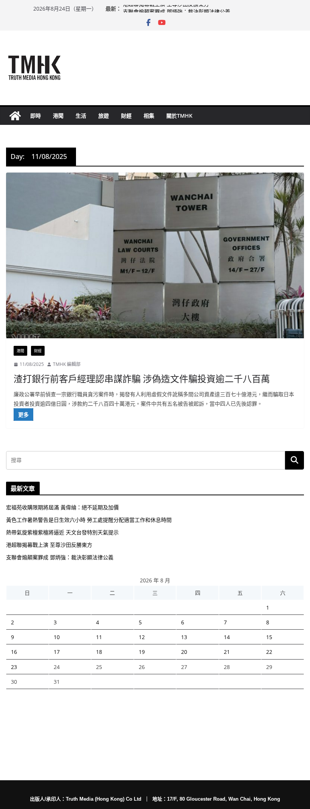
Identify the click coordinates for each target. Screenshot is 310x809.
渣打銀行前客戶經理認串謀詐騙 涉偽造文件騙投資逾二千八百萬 (142, 378)
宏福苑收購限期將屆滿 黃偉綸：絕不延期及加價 (62, 507)
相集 (149, 115)
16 (14, 651)
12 (142, 637)
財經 (126, 115)
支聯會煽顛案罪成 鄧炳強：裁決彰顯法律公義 (59, 557)
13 (184, 637)
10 (57, 637)
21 (227, 651)
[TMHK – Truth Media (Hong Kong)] (15, 116)
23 (14, 667)
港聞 (58, 115)
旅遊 (103, 115)
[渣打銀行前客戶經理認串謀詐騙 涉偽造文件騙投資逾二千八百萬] (155, 255)
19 (142, 651)
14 (227, 637)
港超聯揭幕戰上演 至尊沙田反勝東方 (166, 8)
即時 (35, 115)
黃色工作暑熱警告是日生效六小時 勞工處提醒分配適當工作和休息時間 (89, 519)
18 (99, 651)
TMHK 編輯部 (67, 364)
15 (269, 637)
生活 (81, 115)
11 (99, 637)
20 (184, 651)
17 (57, 651)
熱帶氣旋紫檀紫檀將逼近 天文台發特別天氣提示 (62, 532)
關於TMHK (179, 115)
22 (269, 651)
